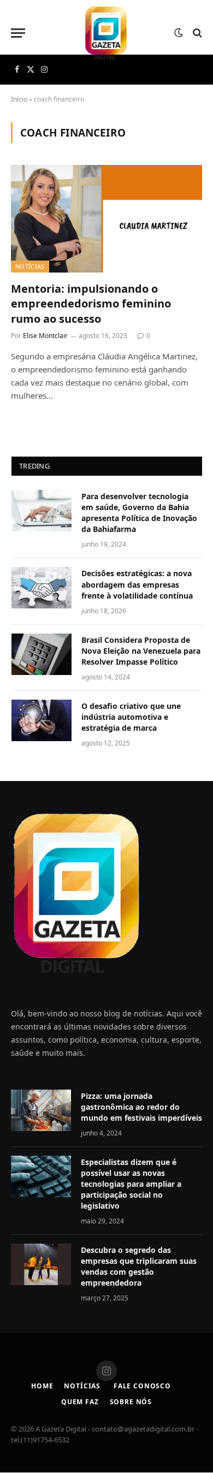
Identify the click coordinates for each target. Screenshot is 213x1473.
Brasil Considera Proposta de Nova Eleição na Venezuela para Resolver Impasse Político (140, 651)
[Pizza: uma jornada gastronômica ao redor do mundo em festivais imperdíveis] (41, 1110)
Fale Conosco (141, 1386)
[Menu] (18, 33)
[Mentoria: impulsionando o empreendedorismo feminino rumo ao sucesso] (106, 219)
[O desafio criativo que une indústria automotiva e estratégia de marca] (41, 720)
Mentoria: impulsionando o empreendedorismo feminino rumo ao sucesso (91, 303)
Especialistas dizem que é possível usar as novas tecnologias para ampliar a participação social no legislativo (131, 1184)
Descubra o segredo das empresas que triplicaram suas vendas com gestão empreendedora (139, 1266)
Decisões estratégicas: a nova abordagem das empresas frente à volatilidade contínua (137, 584)
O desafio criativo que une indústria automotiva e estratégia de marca (131, 717)
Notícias (30, 266)
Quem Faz (80, 1401)
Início (19, 99)
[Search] (196, 33)
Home (42, 1386)
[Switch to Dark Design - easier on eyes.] (178, 33)
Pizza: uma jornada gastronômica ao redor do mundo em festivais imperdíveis (141, 1107)
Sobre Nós (131, 1401)
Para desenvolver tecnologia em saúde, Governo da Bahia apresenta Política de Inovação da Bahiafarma (139, 512)
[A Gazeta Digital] (106, 33)
